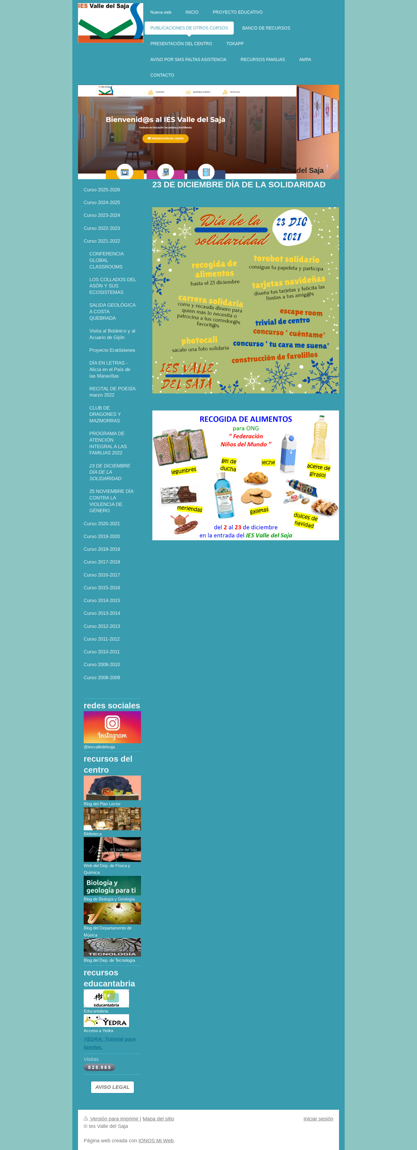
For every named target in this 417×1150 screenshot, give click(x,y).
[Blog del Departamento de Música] (112, 914)
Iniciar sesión (318, 1119)
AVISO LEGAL (112, 1087)
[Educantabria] (106, 998)
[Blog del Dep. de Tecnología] (112, 947)
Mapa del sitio (158, 1119)
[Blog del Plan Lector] (112, 788)
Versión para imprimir (114, 1119)
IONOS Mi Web (156, 1140)
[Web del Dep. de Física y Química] (112, 849)
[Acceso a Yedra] (106, 1020)
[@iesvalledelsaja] (112, 727)
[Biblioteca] (112, 818)
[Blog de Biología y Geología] (112, 885)
